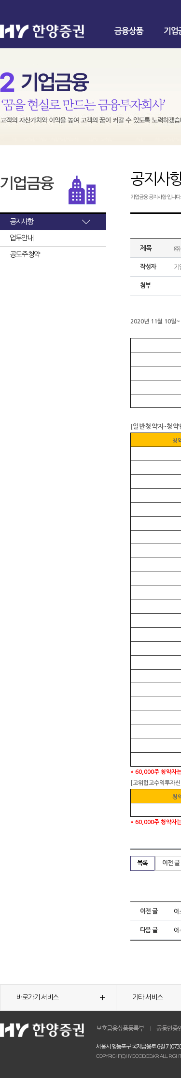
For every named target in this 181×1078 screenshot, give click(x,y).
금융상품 (128, 31)
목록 (142, 863)
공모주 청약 (25, 254)
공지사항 (21, 221)
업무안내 (21, 237)
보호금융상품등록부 (120, 1028)
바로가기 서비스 (37, 997)
